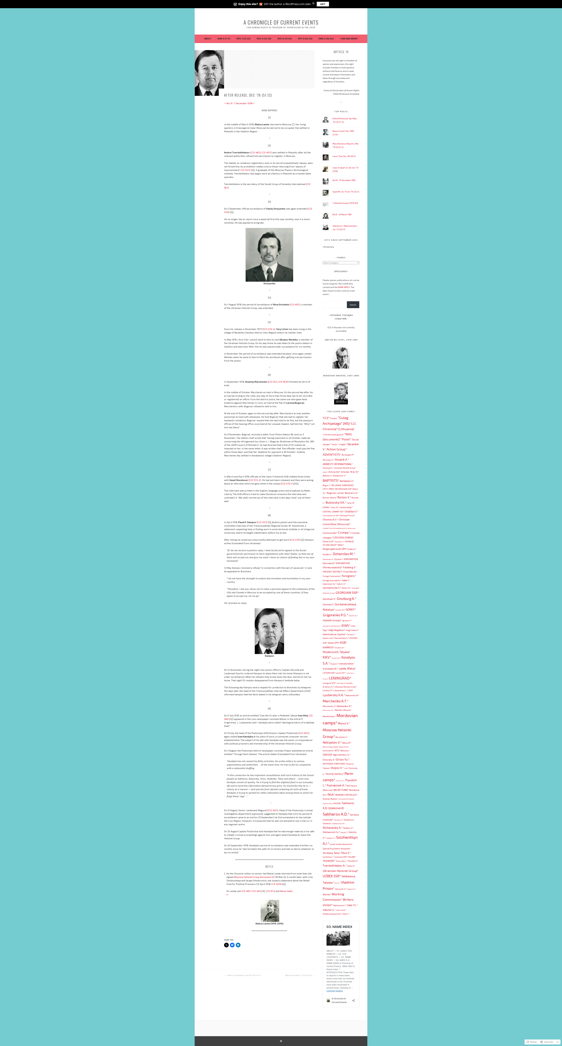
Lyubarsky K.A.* (334, 695)
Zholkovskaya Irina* (332, 913)
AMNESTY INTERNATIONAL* (338, 463)
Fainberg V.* (350, 567)
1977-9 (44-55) (305, 38)
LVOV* (350, 690)
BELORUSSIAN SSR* (343, 489)
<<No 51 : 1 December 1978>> (239, 103)
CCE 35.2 (273, 381)
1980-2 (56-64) (326, 38)
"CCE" (326, 418)
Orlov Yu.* (343, 759)
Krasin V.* (334, 664)
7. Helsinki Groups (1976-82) (345, 203)
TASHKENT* (329, 860)
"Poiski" (346, 439)
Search (353, 304)
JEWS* (346, 625)
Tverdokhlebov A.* (335, 865)
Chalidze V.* (351, 511)
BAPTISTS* (331, 480)
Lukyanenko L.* (341, 690)
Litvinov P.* (328, 690)
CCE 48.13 (256, 152)
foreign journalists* (332, 580)
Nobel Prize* (344, 747)
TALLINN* (352, 857)
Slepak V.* (344, 832)
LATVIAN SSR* (329, 673)
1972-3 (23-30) (264, 38)
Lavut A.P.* (341, 672)
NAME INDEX (344, 287)
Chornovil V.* (330, 519)
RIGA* (331, 794)
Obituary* (345, 750)
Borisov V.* (344, 497)
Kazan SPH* (334, 642)
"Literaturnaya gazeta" (333, 434)
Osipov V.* (337, 767)
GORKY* (351, 609)
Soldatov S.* (331, 838)
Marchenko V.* (329, 706)
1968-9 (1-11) (223, 38)
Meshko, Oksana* (343, 710)
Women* (327, 894)
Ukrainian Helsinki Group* (340, 870)
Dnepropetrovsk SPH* (335, 548)
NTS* (337, 750)
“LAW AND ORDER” (349, 38)
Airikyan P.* (348, 454)
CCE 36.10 (283, 381)
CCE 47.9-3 (286, 483)
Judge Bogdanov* (336, 630)
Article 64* (334, 471)
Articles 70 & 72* (350, 471)
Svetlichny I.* (328, 857)
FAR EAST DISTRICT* (333, 571)
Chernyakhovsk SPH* (331, 515)
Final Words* (350, 571)
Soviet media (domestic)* (341, 844)
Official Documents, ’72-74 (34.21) (298, 975)
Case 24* (335, 507)
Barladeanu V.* (347, 481)
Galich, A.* (341, 584)
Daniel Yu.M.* (329, 541)
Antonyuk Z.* (328, 468)
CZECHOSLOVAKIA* (343, 537)
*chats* (342, 444)
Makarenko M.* (352, 695)
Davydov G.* (340, 541)
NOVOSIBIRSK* (328, 751)
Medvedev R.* (344, 706)
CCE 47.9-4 (268, 329)
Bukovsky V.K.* (336, 502)
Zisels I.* (346, 914)
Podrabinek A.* (336, 785)
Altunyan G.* (328, 460)
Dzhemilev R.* (328, 559)
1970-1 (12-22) (243, 38)
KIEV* (327, 657)
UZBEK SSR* (332, 876)
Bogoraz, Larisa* (336, 492)
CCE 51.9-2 (254, 480)
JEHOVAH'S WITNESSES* (332, 626)
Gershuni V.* (329, 598)
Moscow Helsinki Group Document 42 (254, 877)
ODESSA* (328, 754)
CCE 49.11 (266, 152)
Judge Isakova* (352, 630)
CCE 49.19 (276, 884)
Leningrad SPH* (329, 683)
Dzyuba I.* (338, 559)
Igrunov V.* (347, 620)
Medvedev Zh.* (328, 710)
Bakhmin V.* (328, 475)
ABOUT (207, 38)
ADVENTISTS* (332, 454)
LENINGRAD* (340, 678)
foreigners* (349, 576)
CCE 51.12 (270, 891)
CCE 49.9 (256, 891)
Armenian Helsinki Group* (345, 468)
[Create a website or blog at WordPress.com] (281, 1041)
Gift (322, 4)
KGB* (343, 642)
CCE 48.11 (246, 891)
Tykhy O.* (351, 866)
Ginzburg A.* (347, 598)
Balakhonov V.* (339, 475)
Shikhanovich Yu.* (331, 832)
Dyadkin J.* (328, 554)
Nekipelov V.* (332, 742)
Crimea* (344, 532)
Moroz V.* (344, 723)
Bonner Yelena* (330, 497)
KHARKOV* (328, 647)
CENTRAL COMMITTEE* (333, 511)
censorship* (346, 507)
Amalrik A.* (342, 459)
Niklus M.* (347, 742)
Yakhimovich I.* (340, 905)
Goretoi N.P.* (340, 610)
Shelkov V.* (348, 828)
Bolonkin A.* (352, 492)
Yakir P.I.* (352, 905)
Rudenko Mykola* (330, 799)
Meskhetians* (329, 716)
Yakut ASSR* (341, 910)
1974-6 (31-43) (284, 38)
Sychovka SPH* (341, 857)
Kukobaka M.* (330, 668)
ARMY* (325, 472)
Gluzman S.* (328, 604)
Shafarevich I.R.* (338, 823)
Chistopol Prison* (347, 515)
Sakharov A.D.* (336, 813)
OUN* (346, 768)
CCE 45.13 (262, 522)
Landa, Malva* (347, 668)
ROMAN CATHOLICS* (346, 794)
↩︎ (227, 894)
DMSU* (341, 545)
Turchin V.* (353, 861)
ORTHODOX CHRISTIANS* (334, 763)
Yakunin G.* (329, 909)
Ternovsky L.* (341, 861)
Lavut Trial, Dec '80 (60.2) (344, 156)
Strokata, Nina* (332, 852)
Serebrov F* (338, 820)
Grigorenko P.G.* (335, 615)
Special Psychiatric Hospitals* (337, 848)
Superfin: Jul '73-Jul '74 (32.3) (346, 191)
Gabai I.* (346, 580)
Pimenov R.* (340, 780)
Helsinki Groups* (332, 620)
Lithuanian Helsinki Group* (345, 687)
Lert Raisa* (341, 683)
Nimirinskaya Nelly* (331, 747)
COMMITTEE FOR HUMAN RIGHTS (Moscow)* (339, 528)
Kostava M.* (336, 658)
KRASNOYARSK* (346, 663)
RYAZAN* (337, 803)
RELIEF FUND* (341, 789)
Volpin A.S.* (351, 889)
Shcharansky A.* (333, 827)
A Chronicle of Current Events (281, 22)
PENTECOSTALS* (335, 773)
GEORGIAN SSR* (347, 592)
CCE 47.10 (295, 539)
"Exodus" (334, 418)
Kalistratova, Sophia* (334, 634)
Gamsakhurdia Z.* (332, 587)
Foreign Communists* (332, 576)
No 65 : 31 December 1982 (344, 180)
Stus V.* (346, 852)
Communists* (330, 532)
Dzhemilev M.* (344, 554)
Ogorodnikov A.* (341, 754)
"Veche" (334, 444)
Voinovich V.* (341, 889)
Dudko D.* (352, 549)
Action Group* (337, 449)
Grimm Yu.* (353, 616)
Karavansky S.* (342, 638)
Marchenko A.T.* (336, 701)
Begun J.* (327, 485)
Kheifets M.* (340, 648)
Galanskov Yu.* (329, 584)
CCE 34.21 (245, 170)
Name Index (286, 891)
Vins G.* (337, 883)
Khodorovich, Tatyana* (337, 652)
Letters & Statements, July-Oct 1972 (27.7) (244, 975)
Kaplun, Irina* (328, 638)
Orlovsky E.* (329, 759)
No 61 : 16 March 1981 (342, 214)
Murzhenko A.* (341, 737)
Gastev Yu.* (346, 588)
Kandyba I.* (351, 634)
